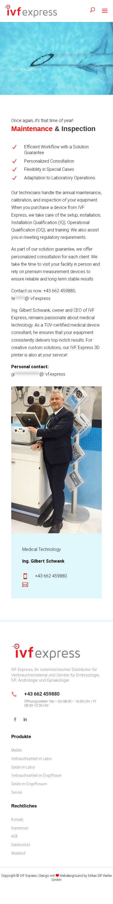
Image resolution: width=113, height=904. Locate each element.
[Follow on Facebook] (15, 719)
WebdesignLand (72, 876)
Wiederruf (18, 853)
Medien (16, 750)
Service (16, 792)
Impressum (20, 828)
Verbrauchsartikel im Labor (31, 758)
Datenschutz (20, 845)
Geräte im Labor (23, 767)
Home (17, 69)
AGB (14, 836)
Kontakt (17, 819)
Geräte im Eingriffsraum (29, 784)
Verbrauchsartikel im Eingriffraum (36, 775)
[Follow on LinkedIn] (25, 719)
